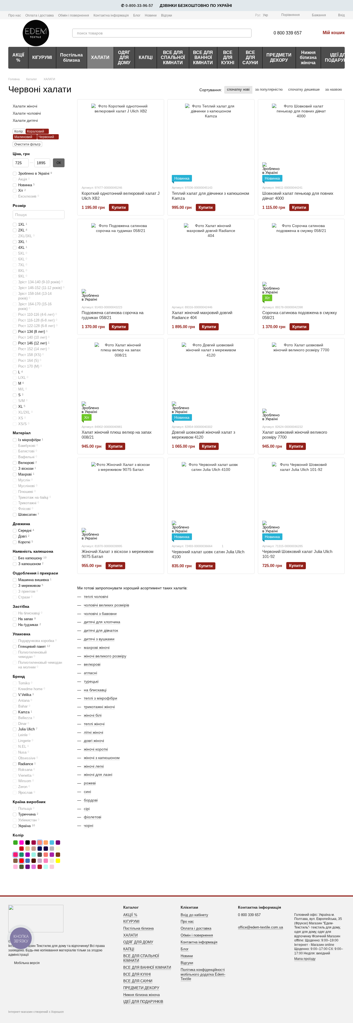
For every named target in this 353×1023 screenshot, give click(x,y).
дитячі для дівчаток (101, 630)
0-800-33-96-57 (139, 5)
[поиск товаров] (247, 33)
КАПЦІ (146, 57)
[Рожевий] (46, 860)
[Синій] (39, 848)
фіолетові (92, 817)
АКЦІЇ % (18, 57)
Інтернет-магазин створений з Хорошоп (36, 1011)
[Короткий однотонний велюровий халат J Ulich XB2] (121, 143)
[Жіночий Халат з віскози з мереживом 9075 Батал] (121, 501)
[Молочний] (52, 860)
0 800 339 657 (288, 33)
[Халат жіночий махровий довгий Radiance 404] (211, 262)
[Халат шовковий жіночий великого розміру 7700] (301, 381)
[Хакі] (21, 867)
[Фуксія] (21, 842)
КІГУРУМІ (42, 57)
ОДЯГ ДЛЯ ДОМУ (124, 57)
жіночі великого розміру (105, 656)
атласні (90, 673)
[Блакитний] (52, 842)
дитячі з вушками (99, 639)
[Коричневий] (58, 854)
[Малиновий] (15, 854)
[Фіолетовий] (27, 854)
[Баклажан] (27, 867)
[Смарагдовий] (21, 854)
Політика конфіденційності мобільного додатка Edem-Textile (203, 974)
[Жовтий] (58, 860)
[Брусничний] (33, 842)
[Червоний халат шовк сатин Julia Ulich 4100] (211, 501)
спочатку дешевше (304, 89)
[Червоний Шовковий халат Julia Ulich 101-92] (301, 501)
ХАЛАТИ (100, 57)
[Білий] (15, 848)
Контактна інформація (111, 15)
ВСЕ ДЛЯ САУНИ (250, 57)
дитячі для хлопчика (102, 622)
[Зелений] (15, 842)
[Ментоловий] (33, 854)
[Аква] (46, 867)
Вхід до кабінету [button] (194, 915)
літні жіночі (93, 732)
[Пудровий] (52, 867)
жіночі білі (92, 715)
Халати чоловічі (27, 113)
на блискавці (95, 690)
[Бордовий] (39, 867)
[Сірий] (52, 848)
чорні (88, 825)
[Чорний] (27, 842)
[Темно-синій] (46, 848)
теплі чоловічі (96, 596)
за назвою (333, 89)
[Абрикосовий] (46, 842)
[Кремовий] (58, 848)
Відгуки (166, 15)
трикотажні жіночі (99, 707)
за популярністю (269, 89)
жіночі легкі (94, 766)
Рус (258, 15)
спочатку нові (238, 89)
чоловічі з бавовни (100, 613)
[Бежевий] (27, 848)
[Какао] (33, 848)
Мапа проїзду (304, 959)
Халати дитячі (25, 120)
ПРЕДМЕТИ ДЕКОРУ (279, 57)
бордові (91, 800)
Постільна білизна (71, 57)
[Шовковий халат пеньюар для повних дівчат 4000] (301, 143)
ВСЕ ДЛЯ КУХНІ (227, 57)
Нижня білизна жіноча (308, 57)
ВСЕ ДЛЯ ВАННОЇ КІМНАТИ (203, 57)
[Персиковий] (46, 854)
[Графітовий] (39, 854)
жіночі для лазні (98, 774)
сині (87, 791)
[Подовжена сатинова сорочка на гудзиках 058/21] (121, 262)
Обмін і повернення (73, 15)
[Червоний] (21, 860)
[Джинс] (27, 860)
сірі (87, 808)
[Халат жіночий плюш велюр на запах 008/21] (121, 381)
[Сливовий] (58, 842)
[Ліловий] (52, 854)
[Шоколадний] (33, 860)
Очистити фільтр (27, 144)
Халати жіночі (25, 106)
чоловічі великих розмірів (106, 605)
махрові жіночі (96, 647)
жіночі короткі (96, 749)
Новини (151, 15)
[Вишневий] (21, 848)
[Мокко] (15, 860)
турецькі (91, 681)
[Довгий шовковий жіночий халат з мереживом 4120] (211, 381)
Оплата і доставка (39, 15)
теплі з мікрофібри (100, 698)
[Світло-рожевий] (15, 867)
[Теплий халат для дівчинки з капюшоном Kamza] (211, 143)
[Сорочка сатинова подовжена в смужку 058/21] (301, 262)
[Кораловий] (39, 842)
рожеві (90, 783)
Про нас (14, 15)
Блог (136, 15)
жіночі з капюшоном (102, 757)
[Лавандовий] (39, 860)
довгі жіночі (94, 740)
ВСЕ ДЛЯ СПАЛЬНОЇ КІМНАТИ (173, 57)
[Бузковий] (33, 867)
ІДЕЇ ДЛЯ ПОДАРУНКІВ (143, 1002)
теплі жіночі (94, 724)
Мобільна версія (26, 963)
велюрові (92, 664)
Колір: (19, 131)
